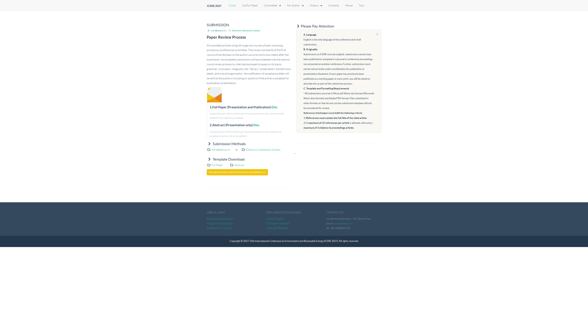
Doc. (274, 107)
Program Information (219, 223)
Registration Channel (219, 228)
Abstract (239, 165)
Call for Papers (275, 218)
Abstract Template (277, 228)
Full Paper (217, 165)
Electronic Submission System (246, 30)
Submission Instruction (220, 218)
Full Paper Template (277, 223)
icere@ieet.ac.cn (218, 30)
